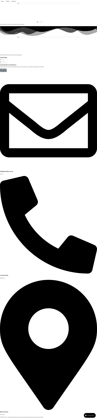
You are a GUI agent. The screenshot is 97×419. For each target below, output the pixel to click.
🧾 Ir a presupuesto (89, 415)
